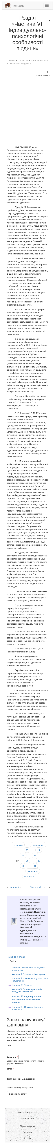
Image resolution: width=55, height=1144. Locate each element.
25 (23, 855)
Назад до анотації (16, 956)
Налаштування (42, 75)
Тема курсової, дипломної (21, 1078)
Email (10, 1068)
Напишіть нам (28, 1118)
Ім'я (9, 1045)
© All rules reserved (27, 1112)
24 (38, 850)
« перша (18, 844)
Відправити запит (17, 1093)
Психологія (23, 60)
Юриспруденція (27, 1125)
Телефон (12, 1057)
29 (39, 860)
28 (27, 860)
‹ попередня (38, 844)
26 (35, 855)
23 (27, 850)
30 (23, 865)
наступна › (33, 871)
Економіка (27, 1131)
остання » (29, 876)
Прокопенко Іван (39, 60)
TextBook (18, 6)
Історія (27, 1138)
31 (35, 865)
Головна (11, 60)
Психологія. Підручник (20, 63)
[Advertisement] (27, 108)
